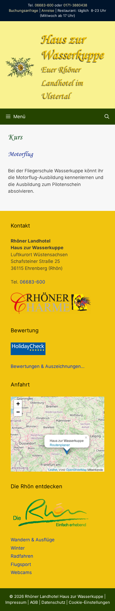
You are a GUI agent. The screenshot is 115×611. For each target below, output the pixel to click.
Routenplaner (60, 444)
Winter (18, 548)
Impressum (15, 602)
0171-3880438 (75, 5)
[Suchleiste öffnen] (106, 117)
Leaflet (52, 469)
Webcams (21, 572)
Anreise (47, 10)
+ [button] (18, 403)
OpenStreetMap (76, 469)
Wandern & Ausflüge (33, 539)
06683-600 (44, 5)
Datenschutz (53, 602)
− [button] (18, 412)
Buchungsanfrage (23, 10)
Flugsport (21, 564)
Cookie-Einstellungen (89, 602)
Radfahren (22, 556)
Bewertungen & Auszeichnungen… (48, 366)
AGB (34, 602)
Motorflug (20, 154)
